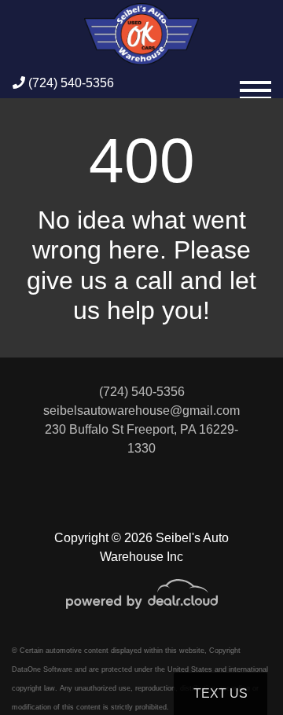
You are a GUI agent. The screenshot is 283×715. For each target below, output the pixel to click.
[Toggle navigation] (255, 83)
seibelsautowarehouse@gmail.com (141, 410)
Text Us (220, 693)
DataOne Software (42, 669)
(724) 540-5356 (69, 83)
